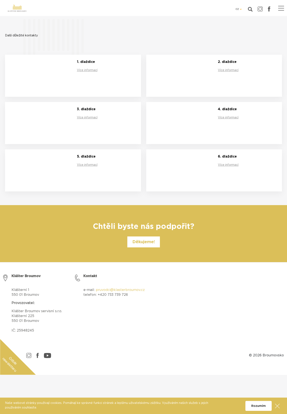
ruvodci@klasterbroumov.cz (121, 290)
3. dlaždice (86, 109)
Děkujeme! (143, 242)
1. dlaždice (86, 62)
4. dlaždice (227, 109)
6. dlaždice (227, 156)
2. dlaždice (227, 62)
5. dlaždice (86, 156)
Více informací (87, 70)
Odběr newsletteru (9, 364)
